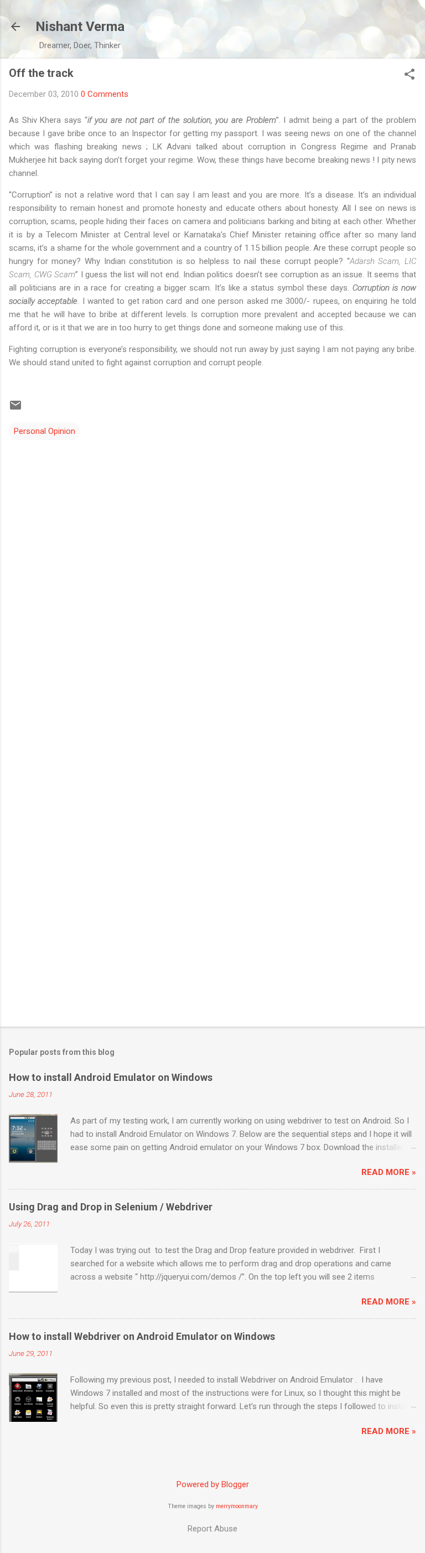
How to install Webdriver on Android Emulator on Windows (142, 1336)
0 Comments (104, 94)
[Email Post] (15, 409)
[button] (409, 75)
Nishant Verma (80, 26)
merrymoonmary (237, 1506)
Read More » (388, 1172)
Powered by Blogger (213, 1484)
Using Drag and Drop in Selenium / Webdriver (110, 1207)
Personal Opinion (44, 431)
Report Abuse (212, 1529)
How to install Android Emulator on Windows (110, 1077)
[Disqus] (212, 580)
